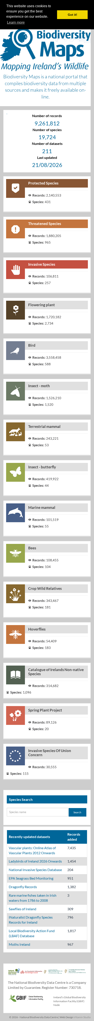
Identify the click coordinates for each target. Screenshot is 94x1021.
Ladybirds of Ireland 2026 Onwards (35, 861)
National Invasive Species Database (35, 870)
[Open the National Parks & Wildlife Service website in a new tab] (75, 974)
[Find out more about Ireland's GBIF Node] (26, 998)
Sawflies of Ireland (22, 909)
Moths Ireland (19, 944)
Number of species (47, 130)
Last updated (47, 157)
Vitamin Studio (82, 1017)
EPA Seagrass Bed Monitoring (31, 878)
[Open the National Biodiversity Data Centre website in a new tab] (14, 974)
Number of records (47, 116)
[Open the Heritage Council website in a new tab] (31, 974)
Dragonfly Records (23, 887)
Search (77, 812)
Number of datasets (47, 143)
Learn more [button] (16, 22)
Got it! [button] (72, 14)
